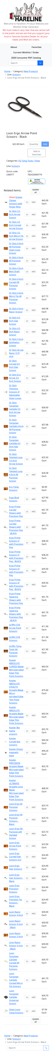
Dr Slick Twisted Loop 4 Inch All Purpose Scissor (16, 474)
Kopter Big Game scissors (14, 730)
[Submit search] (40, 62)
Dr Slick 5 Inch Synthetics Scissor (16, 342)
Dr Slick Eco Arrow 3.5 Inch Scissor (15, 378)
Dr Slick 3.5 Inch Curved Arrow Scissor (16, 225)
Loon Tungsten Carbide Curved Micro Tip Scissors (16, 980)
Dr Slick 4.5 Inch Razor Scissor (14, 331)
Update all (35, 191)
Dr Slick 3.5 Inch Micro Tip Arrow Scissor (16, 236)
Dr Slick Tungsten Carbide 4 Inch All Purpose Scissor (16, 426)
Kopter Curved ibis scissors (14, 741)
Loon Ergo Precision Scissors (14, 888)
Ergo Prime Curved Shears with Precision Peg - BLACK (16, 527)
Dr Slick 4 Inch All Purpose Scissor (16, 260)
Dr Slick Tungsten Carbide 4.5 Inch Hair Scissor (14, 443)
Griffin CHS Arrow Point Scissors (15, 628)
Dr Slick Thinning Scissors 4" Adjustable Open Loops (15, 392)
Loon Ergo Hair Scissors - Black (16, 878)
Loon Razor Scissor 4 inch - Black (16, 924)
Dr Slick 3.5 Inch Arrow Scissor (14, 214)
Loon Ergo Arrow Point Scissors (15, 845)
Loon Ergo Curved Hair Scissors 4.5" (15, 856)
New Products (31, 71)
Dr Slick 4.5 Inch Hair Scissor (14, 320)
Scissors (16, 74)
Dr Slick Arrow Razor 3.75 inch (16, 353)
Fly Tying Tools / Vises (29, 160)
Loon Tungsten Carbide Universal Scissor (14, 997)
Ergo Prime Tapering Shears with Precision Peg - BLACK (16, 614)
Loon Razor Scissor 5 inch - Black (16, 945)
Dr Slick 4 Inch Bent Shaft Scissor (16, 271)
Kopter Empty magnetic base (16, 752)
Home (7, 71)
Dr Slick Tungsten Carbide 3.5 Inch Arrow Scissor (14, 409)
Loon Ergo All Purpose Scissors (15, 807)
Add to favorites (36, 153)
